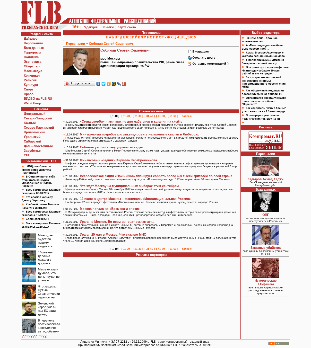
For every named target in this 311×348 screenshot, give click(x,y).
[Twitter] (103, 83)
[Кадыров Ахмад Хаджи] (265, 175)
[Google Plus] (124, 83)
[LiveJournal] (118, 83)
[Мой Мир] (113, 83)
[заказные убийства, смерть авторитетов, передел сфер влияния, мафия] (265, 243)
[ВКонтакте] (98, 83)
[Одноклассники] (108, 83)
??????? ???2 (34, 336)
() (210, 63)
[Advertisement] (151, 98)
